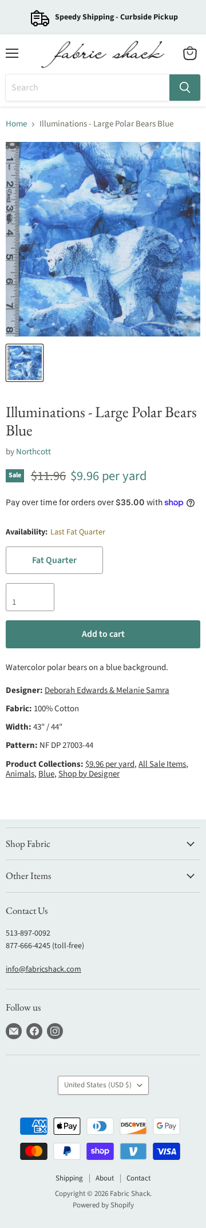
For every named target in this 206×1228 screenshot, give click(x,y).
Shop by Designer (89, 774)
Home (16, 124)
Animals (20, 774)
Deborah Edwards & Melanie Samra (107, 690)
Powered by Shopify (103, 1205)
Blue (46, 774)
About (105, 1178)
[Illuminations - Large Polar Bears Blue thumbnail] (24, 362)
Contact (138, 1178)
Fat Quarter (54, 560)
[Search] (184, 87)
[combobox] (87, 87)
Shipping (69, 1178)
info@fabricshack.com (43, 969)
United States (98, 1085)
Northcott (33, 452)
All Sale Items (162, 764)
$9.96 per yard (109, 764)
